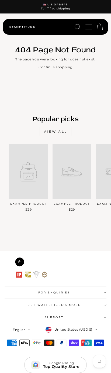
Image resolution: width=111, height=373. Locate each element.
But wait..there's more (54, 304)
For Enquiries (54, 292)
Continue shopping (55, 67)
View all (55, 131)
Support (54, 317)
